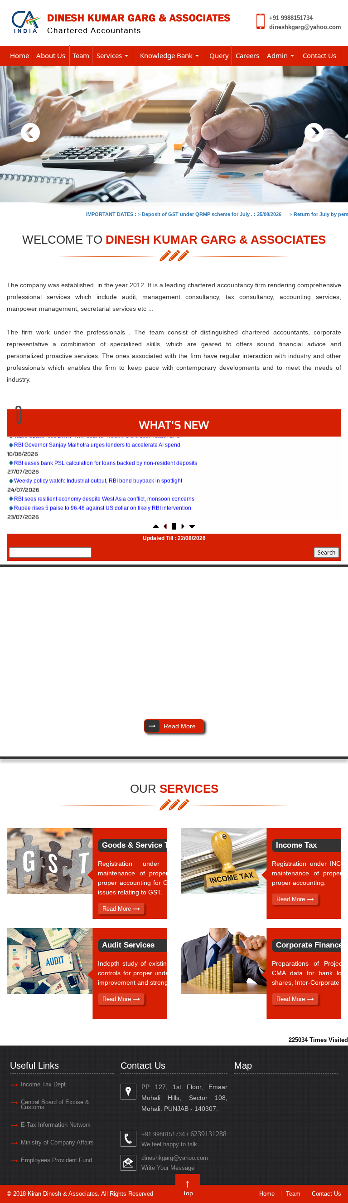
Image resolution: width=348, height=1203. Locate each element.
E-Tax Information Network (56, 1124)
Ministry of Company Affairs (57, 1142)
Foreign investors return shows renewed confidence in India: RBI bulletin (103, 513)
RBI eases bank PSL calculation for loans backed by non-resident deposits (105, 450)
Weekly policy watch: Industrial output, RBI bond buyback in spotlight (98, 468)
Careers (247, 55)
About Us (50, 55)
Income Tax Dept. (44, 1084)
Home (19, 55)
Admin (278, 55)
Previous (30, 132)
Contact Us (319, 55)
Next (314, 132)
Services (110, 55)
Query (219, 55)
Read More (117, 908)
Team (80, 55)
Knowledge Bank (167, 55)
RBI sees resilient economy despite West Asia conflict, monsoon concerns (104, 486)
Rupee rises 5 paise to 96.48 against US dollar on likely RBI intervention (102, 495)
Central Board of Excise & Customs (55, 1104)
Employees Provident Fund (56, 1160)
